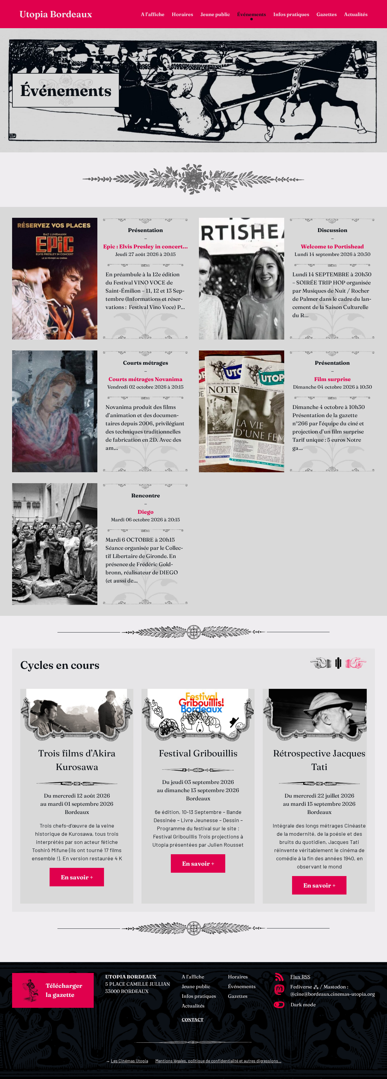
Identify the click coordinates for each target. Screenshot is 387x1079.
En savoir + (77, 877)
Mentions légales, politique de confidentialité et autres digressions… (218, 1060)
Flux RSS (300, 977)
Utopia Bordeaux (55, 14)
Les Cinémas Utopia (129, 1060)
